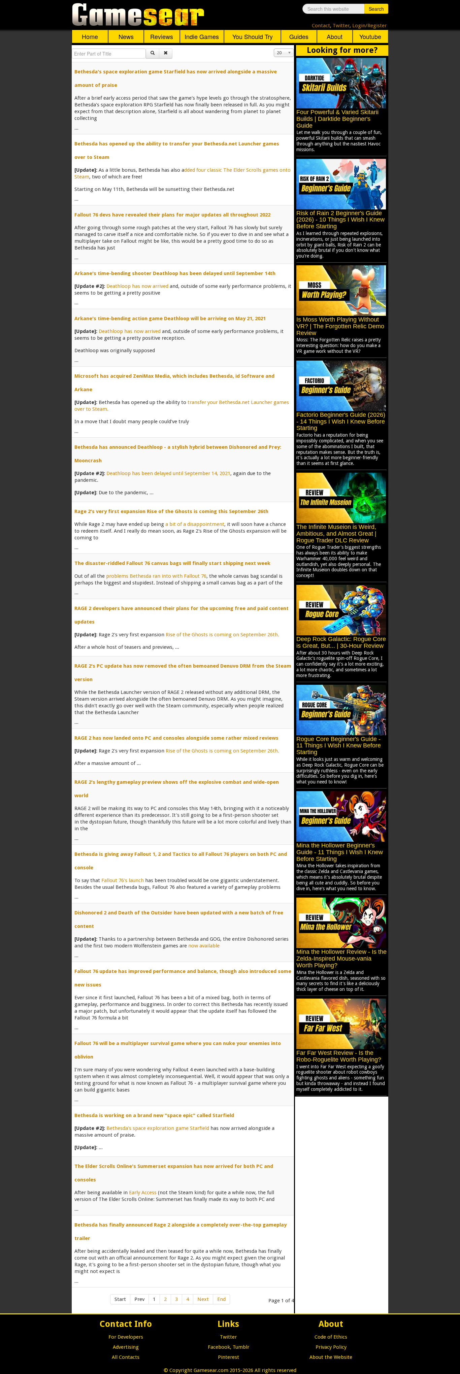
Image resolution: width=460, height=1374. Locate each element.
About (334, 36)
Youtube (370, 36)
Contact (321, 26)
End (221, 1299)
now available (204, 946)
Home (90, 36)
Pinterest (228, 1357)
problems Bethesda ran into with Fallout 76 (156, 576)
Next (203, 1299)
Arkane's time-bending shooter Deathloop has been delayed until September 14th (174, 273)
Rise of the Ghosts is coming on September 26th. (222, 635)
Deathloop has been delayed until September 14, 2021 (168, 473)
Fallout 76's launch (122, 880)
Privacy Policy (331, 1347)
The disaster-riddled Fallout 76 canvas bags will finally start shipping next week (172, 563)
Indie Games (202, 36)
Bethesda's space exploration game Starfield (157, 1128)
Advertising (126, 1347)
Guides (298, 36)
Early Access (143, 1192)
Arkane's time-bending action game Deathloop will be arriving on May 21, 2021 (170, 318)
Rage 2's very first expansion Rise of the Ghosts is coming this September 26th (171, 511)
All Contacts (125, 1357)
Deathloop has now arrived (137, 286)
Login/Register (369, 26)
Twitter (341, 26)
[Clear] (165, 53)
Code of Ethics (331, 1337)
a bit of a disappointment (194, 524)
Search (376, 8)
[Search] (152, 53)
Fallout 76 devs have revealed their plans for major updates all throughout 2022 (172, 215)
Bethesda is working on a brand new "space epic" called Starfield (154, 1115)
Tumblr (241, 1347)
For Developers (125, 1337)
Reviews (161, 36)
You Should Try (252, 36)
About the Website (330, 1357)
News (126, 36)
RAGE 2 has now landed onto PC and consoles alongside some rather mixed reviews (176, 738)
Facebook (219, 1347)
